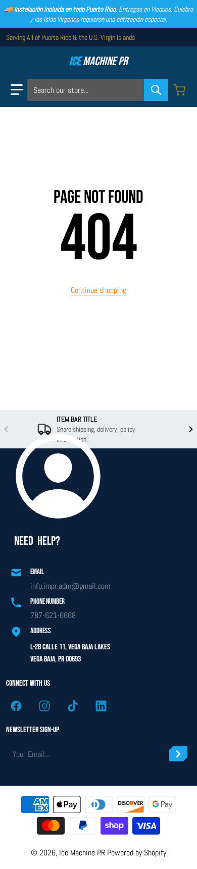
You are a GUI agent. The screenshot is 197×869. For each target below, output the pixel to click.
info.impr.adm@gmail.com (70, 586)
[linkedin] (101, 706)
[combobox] (97, 90)
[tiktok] (73, 706)
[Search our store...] (156, 90)
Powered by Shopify (136, 852)
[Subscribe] (178, 753)
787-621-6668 (53, 615)
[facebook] (16, 706)
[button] (16, 90)
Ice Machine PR (82, 852)
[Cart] (180, 89)
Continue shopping (98, 290)
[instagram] (44, 706)
